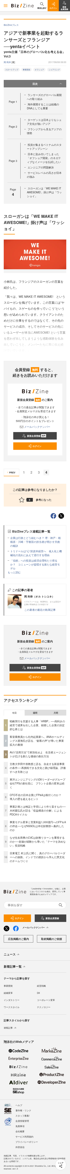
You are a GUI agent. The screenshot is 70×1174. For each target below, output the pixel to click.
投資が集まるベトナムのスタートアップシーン (44, 146)
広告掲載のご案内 (18, 939)
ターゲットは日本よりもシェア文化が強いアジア (44, 122)
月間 (56, 712)
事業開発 (26, 69)
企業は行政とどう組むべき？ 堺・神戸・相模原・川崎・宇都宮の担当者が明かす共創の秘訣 (35, 542)
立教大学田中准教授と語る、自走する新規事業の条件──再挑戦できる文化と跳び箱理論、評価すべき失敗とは (38, 768)
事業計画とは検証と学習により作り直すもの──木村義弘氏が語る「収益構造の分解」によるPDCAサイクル (38, 810)
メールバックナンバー (37, 427)
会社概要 (19, 1131)
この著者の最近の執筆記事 (40, 610)
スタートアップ (11, 69)
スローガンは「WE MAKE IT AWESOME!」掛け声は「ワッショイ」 (44, 192)
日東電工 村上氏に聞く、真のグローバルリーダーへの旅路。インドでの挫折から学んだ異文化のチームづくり (37, 857)
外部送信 (19, 1147)
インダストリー (11, 999)
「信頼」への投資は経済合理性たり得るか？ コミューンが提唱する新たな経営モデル (35, 564)
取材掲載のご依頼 (51, 939)
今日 (14, 712)
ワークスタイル (11, 1007)
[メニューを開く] (5, 5)
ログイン (36, 446)
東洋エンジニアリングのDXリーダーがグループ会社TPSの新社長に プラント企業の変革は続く (37, 783)
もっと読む (14, 572)
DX (38, 992)
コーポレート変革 (46, 999)
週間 (35, 712)
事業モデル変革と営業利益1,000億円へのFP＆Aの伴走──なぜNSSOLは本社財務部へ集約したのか (38, 826)
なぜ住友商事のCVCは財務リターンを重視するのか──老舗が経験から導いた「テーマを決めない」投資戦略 (38, 841)
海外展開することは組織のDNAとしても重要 (43, 106)
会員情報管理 (22, 1120)
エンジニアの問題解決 (41, 167)
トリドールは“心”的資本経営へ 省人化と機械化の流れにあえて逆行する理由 (36, 553)
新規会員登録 (36, 435)
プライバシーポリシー (26, 1141)
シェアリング (54, 69)
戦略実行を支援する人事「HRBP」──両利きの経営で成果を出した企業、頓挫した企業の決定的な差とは (37, 725)
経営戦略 (41, 985)
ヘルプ (18, 1105)
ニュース (10, 954)
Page (13, 101)
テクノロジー (43, 1007)
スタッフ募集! (22, 1115)
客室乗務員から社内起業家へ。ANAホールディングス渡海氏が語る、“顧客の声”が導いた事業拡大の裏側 (37, 740)
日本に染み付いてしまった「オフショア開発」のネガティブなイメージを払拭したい (44, 158)
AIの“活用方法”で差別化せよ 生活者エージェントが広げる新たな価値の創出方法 (38, 754)
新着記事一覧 (13, 966)
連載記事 (8, 1027)
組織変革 (8, 992)
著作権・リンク (23, 1110)
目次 (35, 84)
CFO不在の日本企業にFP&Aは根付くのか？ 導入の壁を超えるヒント (37, 797)
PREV (12, 472)
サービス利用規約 (24, 1136)
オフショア (39, 69)
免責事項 (19, 1126)
